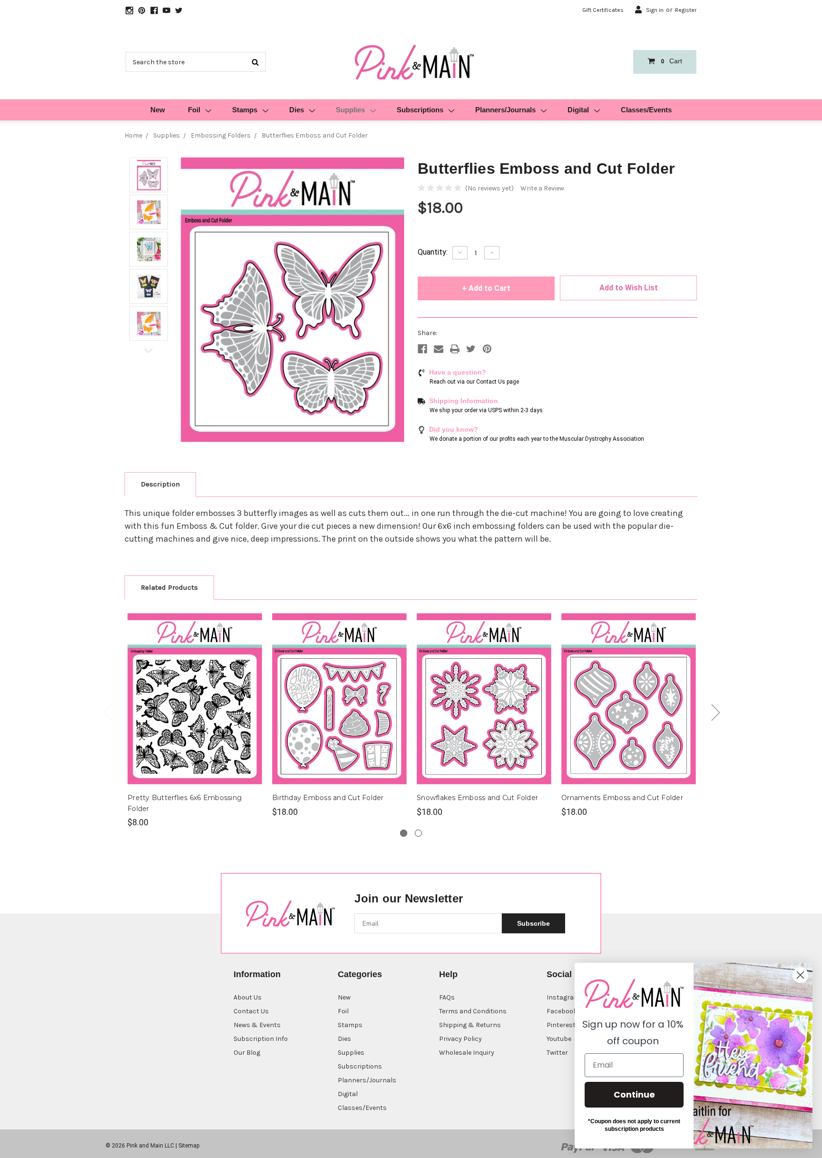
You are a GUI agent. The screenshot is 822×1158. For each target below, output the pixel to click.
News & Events (257, 1025)
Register (685, 10)
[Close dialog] (800, 975)
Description (160, 484)
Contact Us (251, 1011)
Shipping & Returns (470, 1025)
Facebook (562, 1011)
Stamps (244, 110)
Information (257, 974)
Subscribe (533, 923)
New (157, 110)
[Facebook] (422, 349)
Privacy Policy (460, 1039)
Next (148, 350)
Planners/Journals (505, 110)
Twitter (557, 1053)
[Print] (455, 349)
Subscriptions (420, 110)
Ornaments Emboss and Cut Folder (622, 797)
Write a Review (542, 188)
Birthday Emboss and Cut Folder (328, 797)
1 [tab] (403, 833)
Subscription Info (261, 1039)
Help (448, 974)
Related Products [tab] (169, 587)
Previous (148, 150)
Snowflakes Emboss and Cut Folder (477, 797)
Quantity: (433, 252)
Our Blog (247, 1053)
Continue (634, 1094)
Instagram (563, 997)
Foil (194, 110)
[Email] (438, 349)
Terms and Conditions (473, 1011)
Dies (296, 110)
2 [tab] (418, 833)
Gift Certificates (603, 10)
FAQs (447, 997)
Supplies (350, 110)
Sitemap (188, 1145)
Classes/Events (646, 110)
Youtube (559, 1039)
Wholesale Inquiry (466, 1053)
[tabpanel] (195, 719)
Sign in (655, 10)
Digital (578, 110)
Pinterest (561, 1025)
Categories (360, 974)
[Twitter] (471, 349)
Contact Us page (497, 381)
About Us (248, 997)
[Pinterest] (487, 349)
